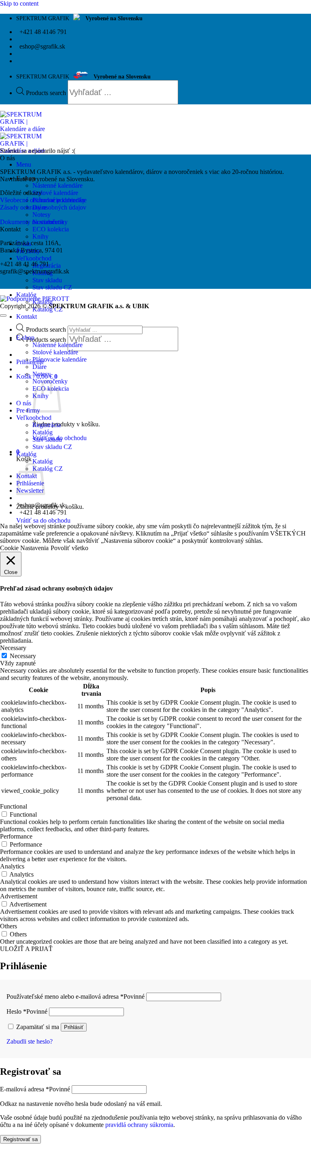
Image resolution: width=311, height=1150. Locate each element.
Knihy (40, 236)
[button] (23, 164)
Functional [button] (13, 806)
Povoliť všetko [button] (69, 547)
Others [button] (8, 926)
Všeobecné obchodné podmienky (42, 200)
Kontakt (26, 316)
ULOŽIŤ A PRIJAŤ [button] (26, 948)
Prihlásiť (73, 1027)
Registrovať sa (20, 1139)
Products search (47, 92)
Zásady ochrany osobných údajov (43, 207)
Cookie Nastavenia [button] (24, 547)
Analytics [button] (12, 866)
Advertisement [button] (18, 896)
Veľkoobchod (33, 258)
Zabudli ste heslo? (29, 1041)
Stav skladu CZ (52, 287)
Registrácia (46, 424)
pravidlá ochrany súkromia (139, 1124)
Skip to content (19, 3)
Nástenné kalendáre (57, 185)
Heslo (26, 1011)
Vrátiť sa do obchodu (43, 520)
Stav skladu (47, 280)
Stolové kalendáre (55, 192)
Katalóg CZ (47, 468)
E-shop (25, 337)
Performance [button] (16, 836)
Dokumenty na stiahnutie (32, 221)
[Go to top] (3, 315)
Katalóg (26, 294)
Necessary (23, 655)
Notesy (41, 214)
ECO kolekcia (50, 229)
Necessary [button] (13, 647)
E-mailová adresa (35, 1089)
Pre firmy (28, 410)
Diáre (39, 366)
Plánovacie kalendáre (59, 359)
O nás (23, 403)
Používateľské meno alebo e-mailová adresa (75, 996)
